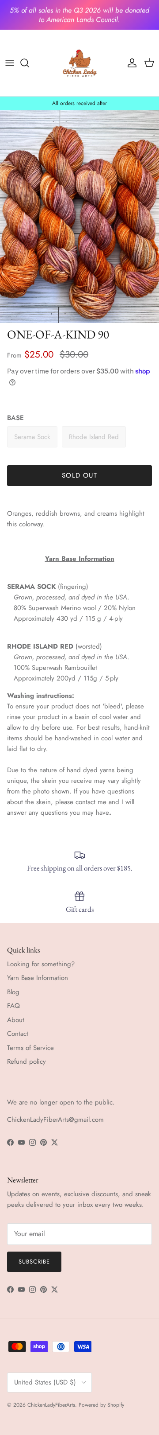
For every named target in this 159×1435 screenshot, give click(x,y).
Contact (17, 1033)
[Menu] (9, 63)
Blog (13, 992)
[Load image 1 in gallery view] (79, 216)
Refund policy (26, 1061)
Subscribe (34, 1261)
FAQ (13, 1006)
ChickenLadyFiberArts (51, 1405)
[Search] (29, 63)
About (15, 1020)
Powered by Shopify (101, 1405)
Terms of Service (30, 1048)
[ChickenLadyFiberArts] (79, 63)
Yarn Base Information (37, 978)
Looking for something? (41, 964)
